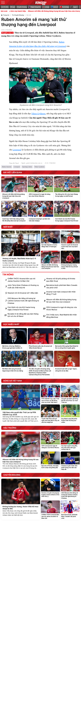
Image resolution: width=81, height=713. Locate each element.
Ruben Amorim (6, 167)
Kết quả (12, 7)
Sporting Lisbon (27, 167)
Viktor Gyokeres (39, 167)
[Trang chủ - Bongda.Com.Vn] (40, 2)
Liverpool (17, 149)
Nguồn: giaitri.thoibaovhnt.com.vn (31, 163)
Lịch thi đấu (4, 7)
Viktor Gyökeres (38, 113)
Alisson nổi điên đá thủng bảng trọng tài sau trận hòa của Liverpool (43, 11)
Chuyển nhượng (21, 7)
